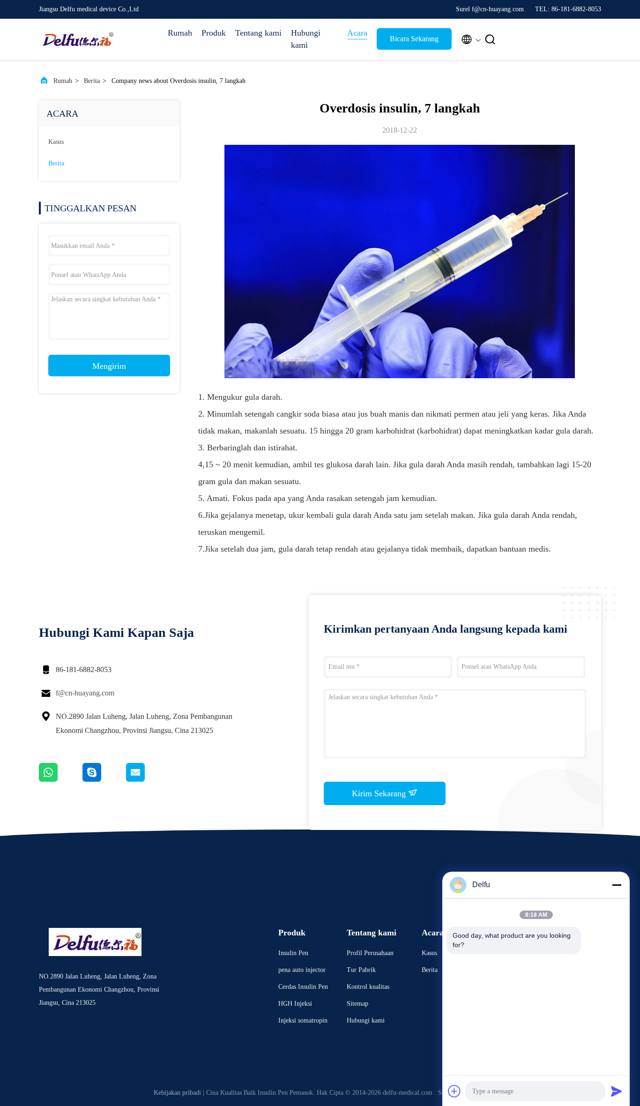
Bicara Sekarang (414, 39)
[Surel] (147, 779)
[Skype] (104, 779)
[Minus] (616, 884)
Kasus (56, 141)
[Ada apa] (60, 779)
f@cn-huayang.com (85, 693)
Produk (213, 32)
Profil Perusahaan (370, 953)
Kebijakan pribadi (177, 1092)
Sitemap (357, 1003)
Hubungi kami (305, 39)
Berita (92, 80)
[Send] (616, 1091)
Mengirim (109, 366)
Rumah (180, 32)
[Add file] (454, 1091)
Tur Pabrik (361, 969)
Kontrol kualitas (368, 986)
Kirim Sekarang (380, 793)
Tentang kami (258, 32)
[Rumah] (76, 39)
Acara (357, 32)
